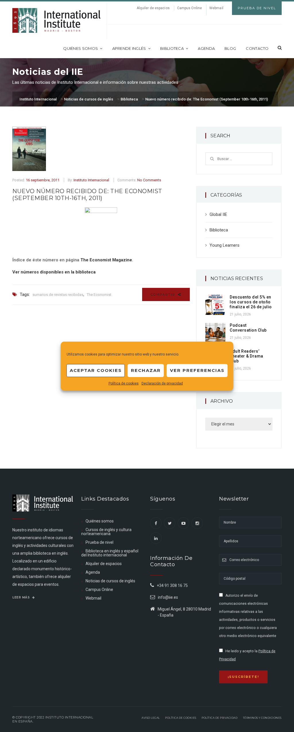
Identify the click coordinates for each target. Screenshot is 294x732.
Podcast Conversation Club (248, 327)
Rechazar (146, 370)
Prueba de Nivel (257, 8)
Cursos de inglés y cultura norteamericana (106, 531)
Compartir (164, 294)
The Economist (99, 294)
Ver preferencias (197, 370)
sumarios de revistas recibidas (57, 294)
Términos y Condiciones (262, 717)
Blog (230, 48)
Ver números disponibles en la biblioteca (54, 272)
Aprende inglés (129, 48)
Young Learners (224, 245)
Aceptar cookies (96, 370)
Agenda (206, 48)
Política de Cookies (180, 717)
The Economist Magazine (106, 260)
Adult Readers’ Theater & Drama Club (246, 356)
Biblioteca (172, 48)
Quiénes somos (80, 48)
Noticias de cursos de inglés (110, 581)
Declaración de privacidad (162, 383)
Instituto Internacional (91, 180)
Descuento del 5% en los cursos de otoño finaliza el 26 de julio (251, 302)
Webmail (216, 8)
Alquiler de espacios (153, 8)
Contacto (257, 48)
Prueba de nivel (99, 542)
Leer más (21, 597)
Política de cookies (124, 383)
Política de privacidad (219, 717)
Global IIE (218, 214)
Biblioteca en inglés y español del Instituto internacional (109, 553)
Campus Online (189, 8)
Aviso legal (151, 717)
